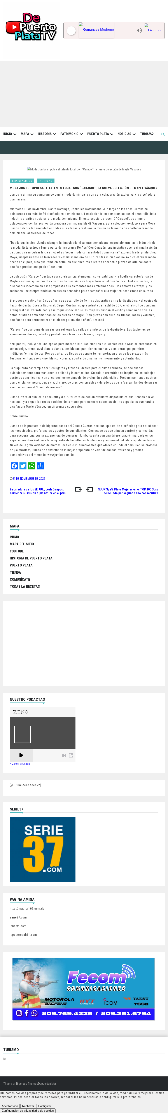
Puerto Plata (98, 134)
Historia (45, 134)
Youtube (17, 551)
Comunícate (20, 579)
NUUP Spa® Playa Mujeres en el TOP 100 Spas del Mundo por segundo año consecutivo (128, 491)
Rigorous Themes (27, 1083)
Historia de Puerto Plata (31, 558)
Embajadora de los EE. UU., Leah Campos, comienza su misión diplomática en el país (38, 491)
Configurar (44, 1106)
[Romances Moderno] (106, 30)
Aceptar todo (10, 1106)
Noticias (124, 134)
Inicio (7, 134)
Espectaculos (22, 180)
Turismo (147, 134)
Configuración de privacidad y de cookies (28, 1110)
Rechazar (28, 1106)
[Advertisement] (84, 94)
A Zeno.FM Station (20, 764)
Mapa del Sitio (22, 544)
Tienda (15, 572)
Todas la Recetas (25, 586)
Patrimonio (69, 134)
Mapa (25, 134)
